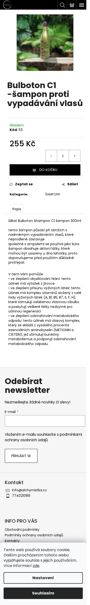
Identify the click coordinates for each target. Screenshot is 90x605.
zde (36, 565)
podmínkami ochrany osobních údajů (43, 437)
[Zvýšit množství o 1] (74, 156)
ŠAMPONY (52, 194)
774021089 (21, 495)
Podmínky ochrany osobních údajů (34, 535)
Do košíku (48, 169)
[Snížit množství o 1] (51, 156)
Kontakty (12, 540)
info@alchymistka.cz (29, 490)
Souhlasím (43, 593)
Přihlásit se (21, 455)
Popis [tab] (16, 209)
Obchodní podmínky (22, 529)
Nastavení (43, 578)
